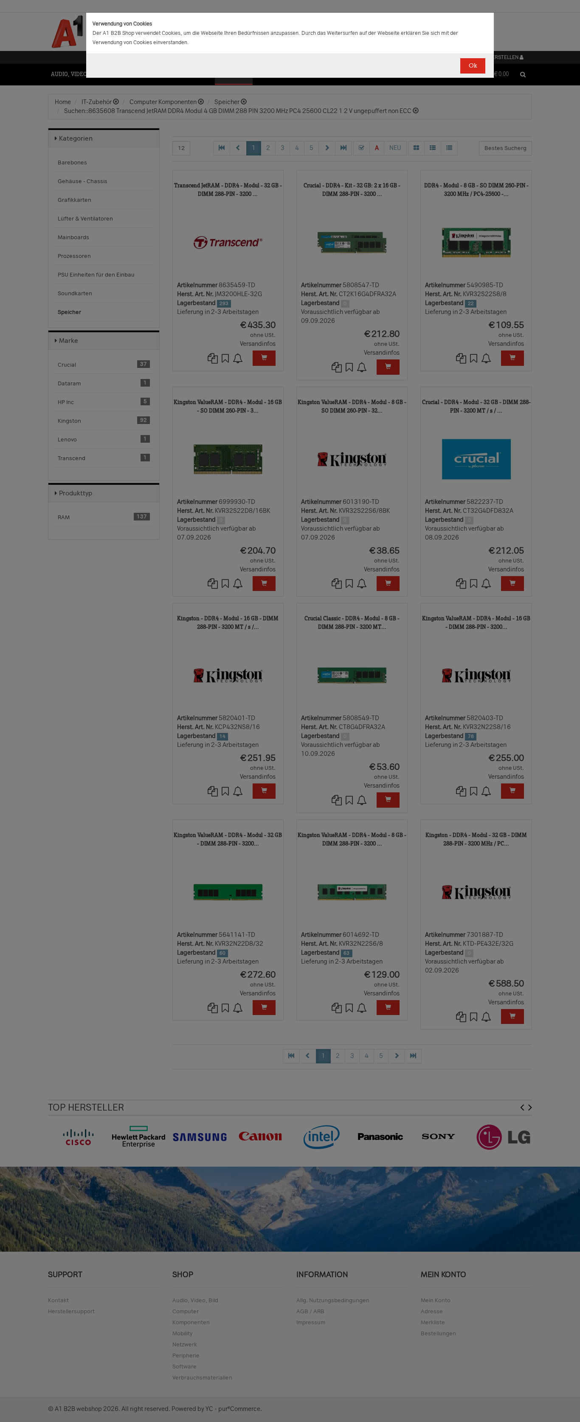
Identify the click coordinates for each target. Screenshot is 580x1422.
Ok (473, 65)
